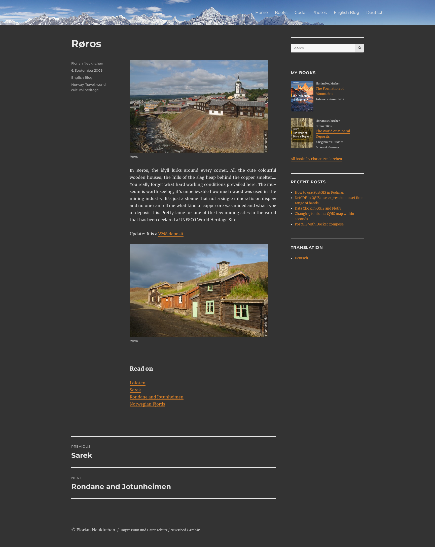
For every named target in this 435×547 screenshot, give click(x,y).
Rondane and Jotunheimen (157, 396)
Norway (77, 84)
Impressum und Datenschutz (144, 530)
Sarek (135, 389)
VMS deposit (171, 233)
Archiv (194, 530)
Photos (319, 12)
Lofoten (138, 382)
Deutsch (375, 12)
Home (261, 12)
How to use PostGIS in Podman (319, 192)
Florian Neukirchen (87, 63)
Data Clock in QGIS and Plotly (318, 208)
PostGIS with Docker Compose (319, 224)
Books (281, 12)
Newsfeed (178, 530)
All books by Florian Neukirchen (316, 159)
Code (300, 12)
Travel (90, 84)
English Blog (346, 12)
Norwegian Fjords (147, 404)
